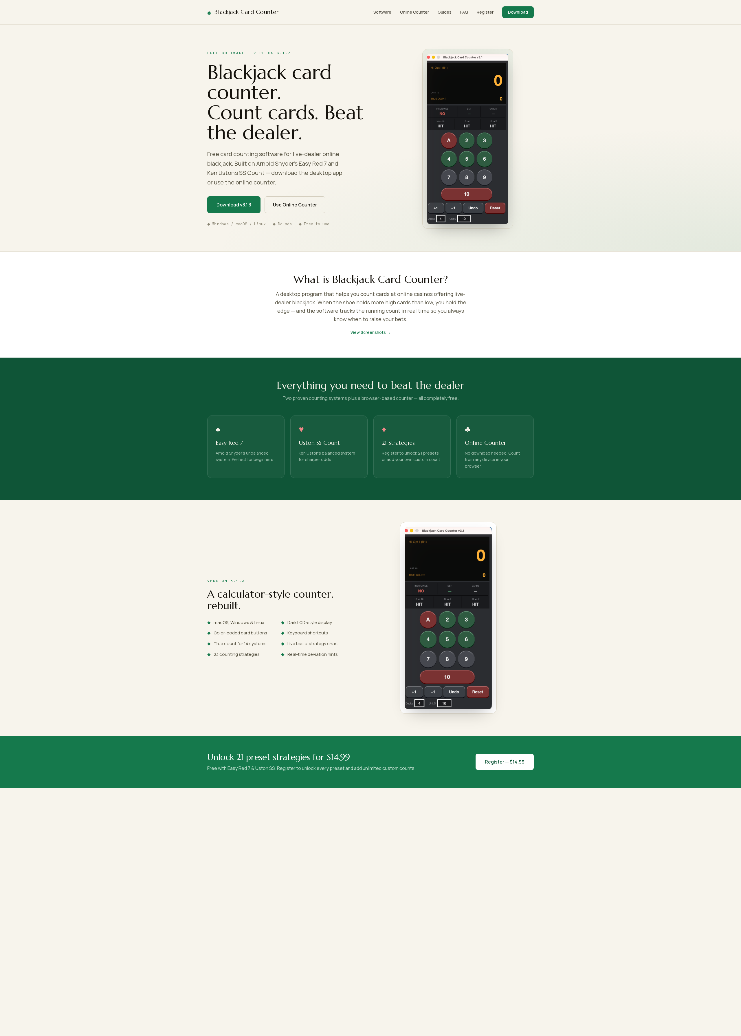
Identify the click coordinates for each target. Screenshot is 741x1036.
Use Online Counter (295, 205)
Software (382, 12)
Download (518, 12)
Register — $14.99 (504, 762)
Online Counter (414, 12)
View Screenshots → (371, 332)
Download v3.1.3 (234, 205)
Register (485, 12)
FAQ (464, 12)
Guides (445, 12)
